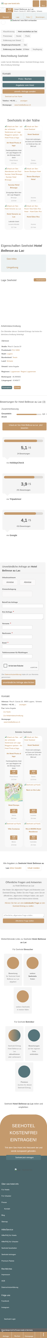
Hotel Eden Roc (33, 217)
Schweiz (10, 361)
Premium (42, 122)
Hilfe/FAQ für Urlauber (9, 1242)
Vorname (6, 623)
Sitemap (4, 1222)
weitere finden (32, 976)
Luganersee (15, 372)
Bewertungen (41, 17)
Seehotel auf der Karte (13, 96)
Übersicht (6, 17)
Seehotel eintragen (8, 1254)
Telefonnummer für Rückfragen (15, 652)
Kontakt (17, 387)
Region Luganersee (28, 372)
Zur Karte (7, 712)
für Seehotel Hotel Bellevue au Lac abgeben (13, 977)
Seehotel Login (10, 1319)
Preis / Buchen (25, 79)
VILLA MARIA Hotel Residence (33, 830)
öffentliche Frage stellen (24, 921)
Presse (4, 1202)
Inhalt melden (34, 868)
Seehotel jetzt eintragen (24, 1157)
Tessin (15, 357)
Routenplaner (40, 280)
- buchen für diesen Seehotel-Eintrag (24, 1085)
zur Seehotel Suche (2, 10)
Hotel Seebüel (33, 134)
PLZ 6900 (16, 350)
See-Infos (11, 259)
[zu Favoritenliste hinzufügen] (3, 22)
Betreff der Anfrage (10, 602)
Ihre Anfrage (7, 612)
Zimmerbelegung (9, 589)
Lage (17, 17)
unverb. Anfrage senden (25, 91)
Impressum (5, 1274)
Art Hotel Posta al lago (14, 144)
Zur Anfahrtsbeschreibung (13, 716)
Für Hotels (5, 1190)
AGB (3, 1281)
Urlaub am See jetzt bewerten (25, 426)
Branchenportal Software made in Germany (16, 1331)
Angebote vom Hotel (24, 85)
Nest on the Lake (33, 790)
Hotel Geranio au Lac (14, 215)
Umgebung (12, 267)
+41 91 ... (13, 101)
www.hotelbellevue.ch (22, 105)
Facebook (5, 1301)
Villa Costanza (14, 829)
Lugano (10, 354)
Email (4, 643)
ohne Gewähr (16, 868)
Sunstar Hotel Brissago (13, 186)
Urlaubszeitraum (9, 577)
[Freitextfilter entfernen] (36, 3)
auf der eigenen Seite (34, 1050)
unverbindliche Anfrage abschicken (18, 682)
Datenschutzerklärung (13, 674)
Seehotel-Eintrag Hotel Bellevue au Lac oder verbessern (14, 1051)
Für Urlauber (6, 1196)
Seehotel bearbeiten (9, 1248)
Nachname (6, 633)
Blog (3, 1215)
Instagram (5, 1307)
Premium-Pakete (7, 1261)
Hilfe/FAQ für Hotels (9, 1235)
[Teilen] (38, 1335)
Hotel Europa (13, 805)
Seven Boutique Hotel (33, 178)
